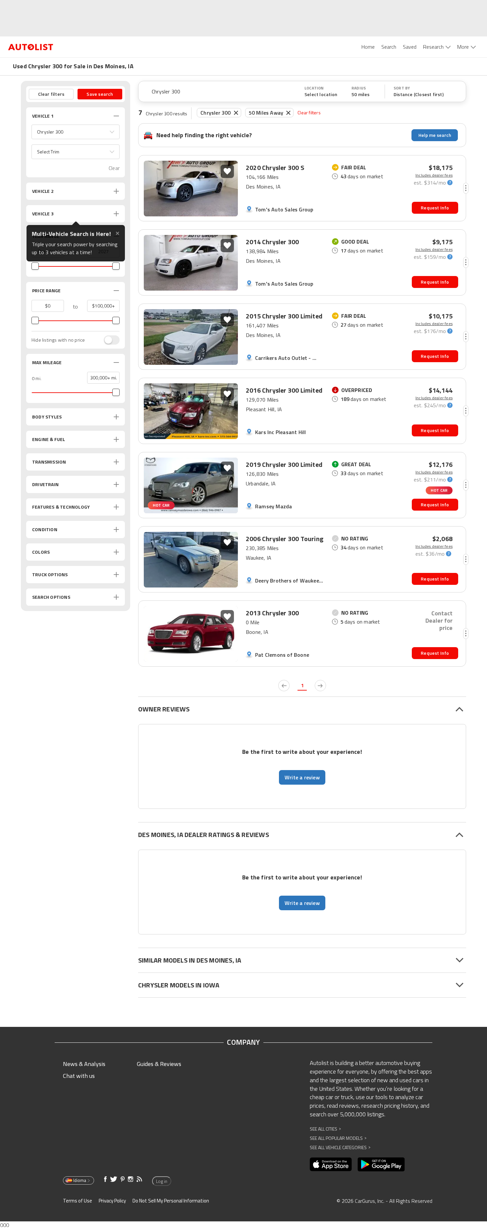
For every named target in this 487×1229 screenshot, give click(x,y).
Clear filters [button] (51, 93)
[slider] (35, 266)
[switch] (108, 340)
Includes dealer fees (434, 175)
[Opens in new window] (331, 1164)
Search (388, 47)
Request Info (435, 207)
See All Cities (325, 1128)
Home (368, 47)
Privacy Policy (112, 1200)
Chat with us (79, 1075)
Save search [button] (99, 93)
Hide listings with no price (58, 340)
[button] (75, 132)
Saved (409, 47)
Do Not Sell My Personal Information (171, 1200)
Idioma (79, 1180)
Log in (161, 1181)
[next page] (320, 685)
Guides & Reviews (159, 1063)
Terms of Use (77, 1200)
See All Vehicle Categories (340, 1147)
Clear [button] (114, 168)
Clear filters (309, 112)
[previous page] (284, 685)
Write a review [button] (302, 777)
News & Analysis (84, 1063)
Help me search (434, 135)
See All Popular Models (338, 1138)
